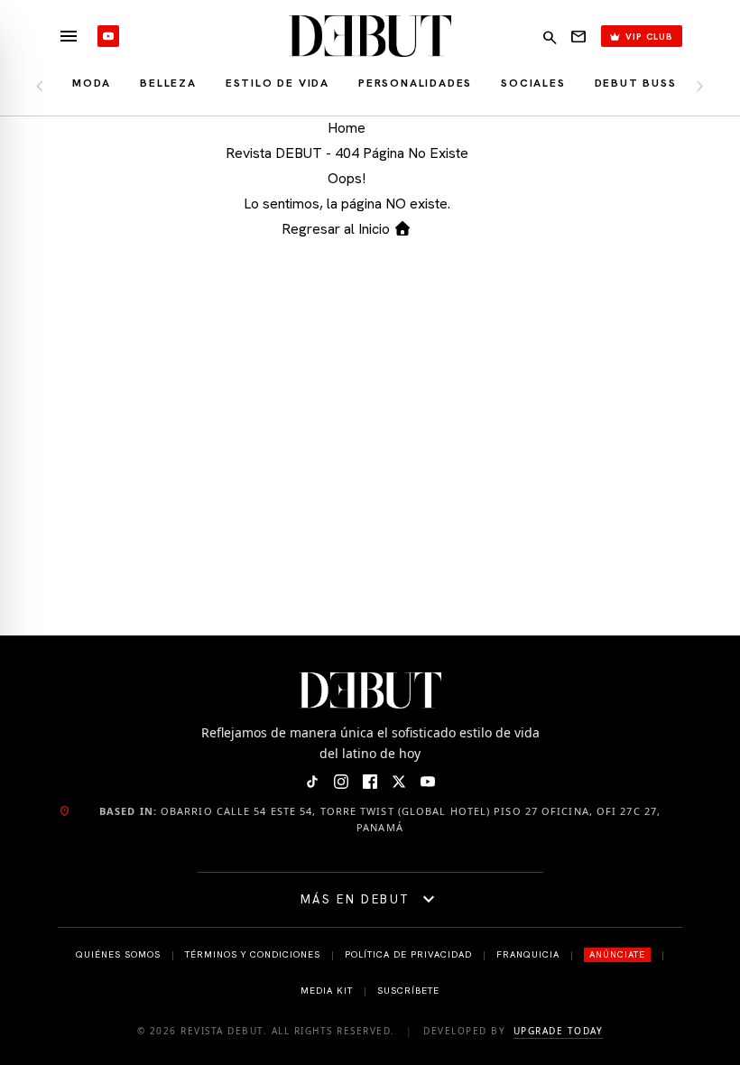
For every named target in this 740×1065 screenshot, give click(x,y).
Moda (91, 83)
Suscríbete (408, 990)
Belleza (168, 83)
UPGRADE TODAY (558, 1030)
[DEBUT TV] (108, 36)
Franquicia (528, 954)
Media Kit (327, 990)
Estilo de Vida (277, 83)
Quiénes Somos (118, 954)
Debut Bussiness (654, 83)
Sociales (533, 83)
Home (346, 127)
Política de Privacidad (408, 954)
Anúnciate (617, 954)
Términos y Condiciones (252, 954)
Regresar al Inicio (337, 228)
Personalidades (415, 83)
